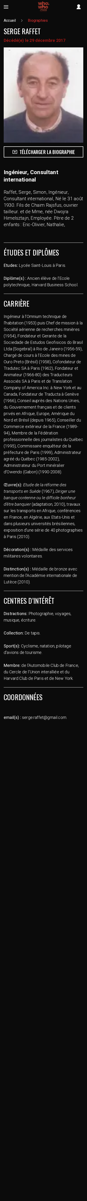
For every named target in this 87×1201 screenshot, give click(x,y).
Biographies (38, 20)
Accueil (10, 20)
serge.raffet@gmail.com (44, 717)
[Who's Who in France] (43, 6)
